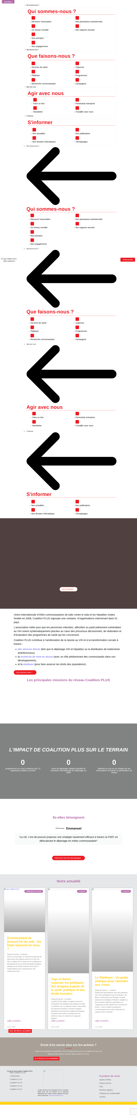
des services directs (29, 649)
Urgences (80, 67)
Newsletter (38, 112)
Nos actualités (38, 133)
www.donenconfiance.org (56, 1095)
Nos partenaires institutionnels (89, 22)
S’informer (30, 431)
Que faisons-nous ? (33, 248)
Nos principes (38, 38)
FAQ (101, 1087)
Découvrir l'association (41, 22)
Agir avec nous (31, 344)
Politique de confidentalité (109, 1093)
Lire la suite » (14, 1021)
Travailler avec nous (84, 112)
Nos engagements (40, 46)
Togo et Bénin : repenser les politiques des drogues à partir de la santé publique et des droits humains (68, 986)
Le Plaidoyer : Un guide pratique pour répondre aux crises (111, 981)
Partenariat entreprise (85, 103)
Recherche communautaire (44, 84)
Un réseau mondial (40, 30)
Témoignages (82, 142)
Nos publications (83, 133)
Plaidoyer (36, 75)
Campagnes (81, 84)
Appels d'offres (105, 1080)
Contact (102, 1097)
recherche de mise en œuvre (36, 656)
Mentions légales (106, 1090)
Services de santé (40, 67)
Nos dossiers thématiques (44, 142)
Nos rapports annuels (85, 30)
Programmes (81, 75)
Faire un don (39, 103)
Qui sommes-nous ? (33, 146)
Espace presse (105, 1083)
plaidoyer (28, 664)
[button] (2, 563)
